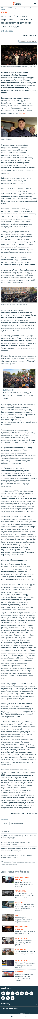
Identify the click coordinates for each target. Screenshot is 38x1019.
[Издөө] (26, 1016)
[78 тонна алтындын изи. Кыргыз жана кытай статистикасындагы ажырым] (8, 974)
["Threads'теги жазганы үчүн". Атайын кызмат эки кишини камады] (8, 893)
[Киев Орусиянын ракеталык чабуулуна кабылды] (8, 929)
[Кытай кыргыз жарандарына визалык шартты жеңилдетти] (8, 917)
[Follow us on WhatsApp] (3, 998)
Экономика (19, 972)
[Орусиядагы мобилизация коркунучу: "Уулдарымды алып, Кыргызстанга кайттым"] (8, 904)
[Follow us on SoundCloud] (26, 993)
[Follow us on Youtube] (12, 993)
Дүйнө (4, 12)
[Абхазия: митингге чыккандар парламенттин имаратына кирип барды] (19, 378)
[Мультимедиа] (12, 1016)
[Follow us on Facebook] (3, 993)
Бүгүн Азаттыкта (21, 938)
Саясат (17, 915)
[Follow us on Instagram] (31, 993)
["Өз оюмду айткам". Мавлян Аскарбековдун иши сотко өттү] (8, 951)
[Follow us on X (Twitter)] (8, 993)
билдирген (23, 113)
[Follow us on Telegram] (17, 993)
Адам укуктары (20, 891)
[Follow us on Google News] (22, 993)
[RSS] (8, 998)
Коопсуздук (19, 902)
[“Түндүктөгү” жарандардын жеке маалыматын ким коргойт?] (8, 963)
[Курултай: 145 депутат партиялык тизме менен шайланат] (8, 879)
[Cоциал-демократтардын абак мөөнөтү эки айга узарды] (8, 940)
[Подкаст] (12, 998)
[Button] (27, 35)
